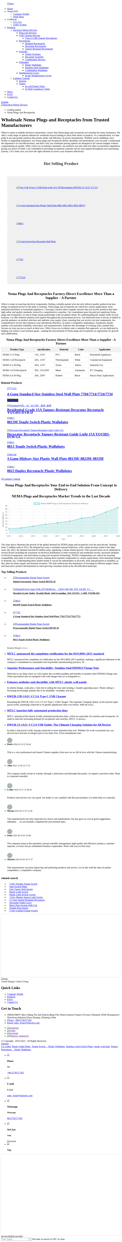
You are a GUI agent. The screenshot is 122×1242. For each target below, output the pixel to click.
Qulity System (19, 25)
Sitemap (5, 1043)
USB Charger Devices (29, 35)
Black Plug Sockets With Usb (23, 905)
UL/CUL (17, 22)
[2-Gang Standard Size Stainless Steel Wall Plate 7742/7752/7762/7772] (16, 612)
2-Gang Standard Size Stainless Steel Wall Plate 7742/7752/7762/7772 (46, 616)
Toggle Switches (33, 54)
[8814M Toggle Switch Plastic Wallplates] (16, 601)
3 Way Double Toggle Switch (23, 884)
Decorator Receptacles (35, 46)
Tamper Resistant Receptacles (39, 49)
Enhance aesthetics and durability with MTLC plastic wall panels (47, 682)
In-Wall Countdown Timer (37, 89)
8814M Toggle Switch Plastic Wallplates (32, 605)
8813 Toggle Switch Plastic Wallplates (36, 446)
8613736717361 (15, 1118)
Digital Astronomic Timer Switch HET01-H (34, 581)
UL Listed (6, 1046)
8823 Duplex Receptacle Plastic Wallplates (39, 471)
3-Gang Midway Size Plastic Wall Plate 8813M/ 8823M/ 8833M (55, 459)
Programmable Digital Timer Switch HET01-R (36, 628)
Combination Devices (35, 59)
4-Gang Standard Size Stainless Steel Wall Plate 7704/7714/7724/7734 (60, 394)
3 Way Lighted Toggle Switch (23, 910)
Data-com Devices (27, 33)
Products (11, 27)
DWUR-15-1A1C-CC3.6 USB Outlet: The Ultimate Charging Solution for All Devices (59, 724)
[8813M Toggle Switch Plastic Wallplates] (10, 418)
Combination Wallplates (36, 70)
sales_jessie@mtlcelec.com (19, 1095)
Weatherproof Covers (29, 73)
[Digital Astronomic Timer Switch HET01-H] (31, 577)
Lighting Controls (21, 78)
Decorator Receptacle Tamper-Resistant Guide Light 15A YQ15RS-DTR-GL (58, 435)
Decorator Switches (34, 57)
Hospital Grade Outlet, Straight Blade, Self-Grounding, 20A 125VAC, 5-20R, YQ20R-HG (56, 593)
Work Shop (18, 16)
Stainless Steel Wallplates (37, 67)
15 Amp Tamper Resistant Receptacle (27, 900)
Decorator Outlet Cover (20, 902)
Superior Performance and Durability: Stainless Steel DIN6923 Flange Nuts (53, 667)
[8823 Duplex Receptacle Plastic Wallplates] (10, 467)
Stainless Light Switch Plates (79, 1046)
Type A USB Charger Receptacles (41, 38)
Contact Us (12, 97)
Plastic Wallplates (33, 65)
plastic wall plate (102, 1046)
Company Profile (21, 14)
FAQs (10, 94)
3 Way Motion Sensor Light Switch (26, 897)
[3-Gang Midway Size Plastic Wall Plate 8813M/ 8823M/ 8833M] (11, 454)
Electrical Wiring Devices (25, 30)
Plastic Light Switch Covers (22, 894)
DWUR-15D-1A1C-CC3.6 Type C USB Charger (36, 696)
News (10, 91)
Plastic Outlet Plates (21, 1046)
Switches (23, 51)
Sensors (22, 81)
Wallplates (24, 62)
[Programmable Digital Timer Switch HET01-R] (31, 624)
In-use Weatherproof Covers (38, 75)
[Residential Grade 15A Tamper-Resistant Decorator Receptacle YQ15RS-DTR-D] (29, 405)
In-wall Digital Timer (35, 86)
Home (10, 8)
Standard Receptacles (35, 43)
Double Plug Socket (18, 908)
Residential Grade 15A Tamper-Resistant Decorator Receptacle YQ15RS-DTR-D (55, 411)
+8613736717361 (15, 1072)
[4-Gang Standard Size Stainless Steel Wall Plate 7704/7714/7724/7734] (12, 388)
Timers (22, 83)
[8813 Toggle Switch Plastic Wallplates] (10, 442)
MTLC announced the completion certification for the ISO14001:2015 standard (55, 653)
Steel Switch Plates (18, 886)
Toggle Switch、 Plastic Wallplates (48, 1046)
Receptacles (24, 41)
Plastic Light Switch (18, 892)
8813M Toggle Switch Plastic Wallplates (37, 422)
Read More (12, 400)
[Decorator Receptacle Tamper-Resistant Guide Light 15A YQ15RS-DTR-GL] (35, 430)
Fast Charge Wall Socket (21, 889)
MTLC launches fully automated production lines (37, 710)
